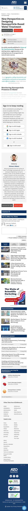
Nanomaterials (15, 14)
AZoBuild (6, 414)
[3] (5, 265)
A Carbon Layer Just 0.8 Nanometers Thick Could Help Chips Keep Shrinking (18, 250)
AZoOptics (6, 412)
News (8, 14)
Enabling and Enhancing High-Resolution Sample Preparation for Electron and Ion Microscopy (12, 362)
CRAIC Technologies (8, 344)
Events (15, 426)
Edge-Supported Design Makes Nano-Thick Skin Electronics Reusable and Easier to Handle (18, 258)
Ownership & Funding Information (9, 460)
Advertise (6, 450)
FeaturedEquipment (22, 244)
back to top (22, 465)
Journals (6, 436)
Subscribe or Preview (13, 376)
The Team (16, 438)
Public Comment (22, 236)
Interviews (6, 432)
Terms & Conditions (8, 452)
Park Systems (7, 358)
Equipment (6, 426)
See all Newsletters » (7, 397)
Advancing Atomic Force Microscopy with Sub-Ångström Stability (13, 355)
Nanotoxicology (5, 15)
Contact (5, 448)
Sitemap (16, 436)
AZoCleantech (7, 410)
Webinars (6, 430)
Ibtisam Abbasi (14, 166)
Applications (17, 430)
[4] (5, 273)
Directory (6, 434)
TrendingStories (5, 244)
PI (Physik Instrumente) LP (10, 351)
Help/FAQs (16, 434)
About (5, 440)
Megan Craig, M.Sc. (18, 41)
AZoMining (6, 416)
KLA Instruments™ (8, 366)
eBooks (16, 425)
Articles (5, 425)
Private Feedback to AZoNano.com (18, 238)
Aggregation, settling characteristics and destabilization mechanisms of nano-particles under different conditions (14, 79)
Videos (5, 428)
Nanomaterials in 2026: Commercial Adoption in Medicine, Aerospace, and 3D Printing (19, 314)
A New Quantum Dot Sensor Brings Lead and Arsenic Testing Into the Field (18, 265)
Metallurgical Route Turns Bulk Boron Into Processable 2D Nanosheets (19, 273)
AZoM (5, 406)
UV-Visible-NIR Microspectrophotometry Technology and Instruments (13, 340)
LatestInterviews (14, 244)
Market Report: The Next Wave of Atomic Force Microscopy (18, 320)
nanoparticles (13, 93)
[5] (5, 280)
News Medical (17, 412)
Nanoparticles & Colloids (14, 389)
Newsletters (7, 446)
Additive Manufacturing (14, 375)
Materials (16, 428)
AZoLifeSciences (18, 414)
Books (15, 423)
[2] (5, 257)
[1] (5, 249)
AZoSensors (17, 406)
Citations (5, 212)
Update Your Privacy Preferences (14, 506)
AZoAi (15, 410)
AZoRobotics (7, 408)
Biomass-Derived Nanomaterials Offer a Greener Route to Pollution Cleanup (18, 281)
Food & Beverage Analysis (14, 382)
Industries (16, 432)
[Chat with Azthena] (24, 508)
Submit (24, 240)
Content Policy (7, 457)
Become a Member (8, 444)
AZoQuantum (17, 408)
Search (5, 442)
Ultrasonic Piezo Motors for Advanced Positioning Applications (13, 348)
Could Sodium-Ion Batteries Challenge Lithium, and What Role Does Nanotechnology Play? (18, 329)
